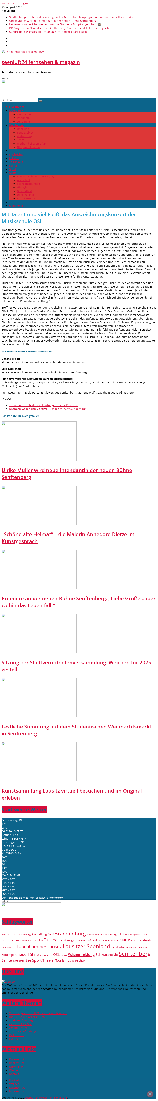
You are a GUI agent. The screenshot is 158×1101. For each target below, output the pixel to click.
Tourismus (16, 162)
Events (13, 1039)
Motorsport (9, 955)
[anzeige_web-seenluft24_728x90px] (72, 96)
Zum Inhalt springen (15, 3)
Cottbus (7, 940)
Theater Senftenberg (22, 1031)
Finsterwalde (35, 940)
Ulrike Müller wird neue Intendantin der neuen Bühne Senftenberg (52, 21)
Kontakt (14, 1074)
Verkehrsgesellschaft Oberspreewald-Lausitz (38, 1013)
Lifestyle (22, 187)
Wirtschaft (23, 180)
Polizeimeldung (81, 954)
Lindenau (131, 947)
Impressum (16, 1063)
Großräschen (93, 940)
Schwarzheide (107, 954)
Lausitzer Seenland (86, 946)
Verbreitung (24, 136)
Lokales (14, 158)
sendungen (24, 121)
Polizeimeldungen (28, 184)
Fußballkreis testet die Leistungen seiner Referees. (43, 405)
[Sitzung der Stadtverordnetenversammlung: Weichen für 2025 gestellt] (39, 652)
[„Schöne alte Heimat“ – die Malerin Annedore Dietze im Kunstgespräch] (39, 524)
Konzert (115, 940)
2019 (4, 934)
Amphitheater (18, 1028)
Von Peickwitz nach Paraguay (35, 176)
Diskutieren (16, 1035)
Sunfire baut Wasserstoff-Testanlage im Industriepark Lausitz (48, 31)
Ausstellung (39, 934)
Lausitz (54, 947)
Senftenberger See (16, 960)
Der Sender (16, 125)
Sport (12, 169)
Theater (48, 960)
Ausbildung (25, 934)
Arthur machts (26, 198)
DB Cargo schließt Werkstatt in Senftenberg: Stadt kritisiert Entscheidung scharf (61, 28)
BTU (120, 934)
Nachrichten (17, 154)
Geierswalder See (20, 1024)
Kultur (13, 165)
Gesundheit (24, 191)
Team (20, 140)
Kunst (134, 940)
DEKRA (17, 940)
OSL (56, 954)
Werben (14, 1070)
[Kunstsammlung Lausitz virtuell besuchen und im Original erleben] (39, 780)
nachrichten (25, 114)
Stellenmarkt (17, 206)
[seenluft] (8, 981)
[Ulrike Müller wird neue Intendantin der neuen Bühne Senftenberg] (39, 460)
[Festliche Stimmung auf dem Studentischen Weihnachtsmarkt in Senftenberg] (39, 716)
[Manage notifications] (150, 1094)
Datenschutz (17, 1059)
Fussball (52, 940)
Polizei (63, 955)
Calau (145, 934)
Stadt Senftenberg (21, 1020)
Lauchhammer (31, 947)
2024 (16, 934)
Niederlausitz (46, 955)
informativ (23, 118)
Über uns (23, 129)
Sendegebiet (25, 132)
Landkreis (145, 940)
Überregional (25, 195)
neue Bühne (28, 954)
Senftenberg (135, 954)
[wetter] (31, 911)
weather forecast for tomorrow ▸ (33, 897)
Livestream (16, 107)
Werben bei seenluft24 (31, 143)
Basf (51, 934)
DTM (24, 940)
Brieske (90, 934)
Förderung (67, 940)
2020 (10, 934)
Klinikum (105, 940)
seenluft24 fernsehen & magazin (41, 62)
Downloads (16, 1066)
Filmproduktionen (28, 147)
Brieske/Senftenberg (105, 934)
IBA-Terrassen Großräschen (27, 1017)
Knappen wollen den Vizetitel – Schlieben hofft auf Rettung (49, 409)
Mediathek (16, 110)
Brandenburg (70, 933)
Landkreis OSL (9, 947)
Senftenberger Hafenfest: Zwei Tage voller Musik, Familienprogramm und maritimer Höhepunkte (71, 17)
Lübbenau (142, 947)
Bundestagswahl (133, 934)
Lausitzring (118, 947)
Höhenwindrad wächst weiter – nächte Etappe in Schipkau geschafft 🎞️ (55, 24)
